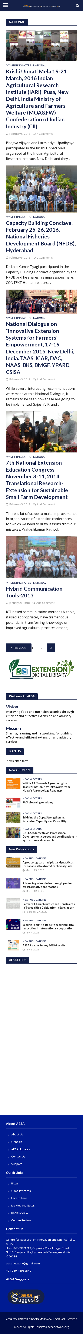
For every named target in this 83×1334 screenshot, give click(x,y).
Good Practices (21, 1191)
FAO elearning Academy (38, 802)
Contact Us (18, 1156)
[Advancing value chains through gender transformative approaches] (13, 883)
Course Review (21, 1220)
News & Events (32, 779)
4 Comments (45, 134)
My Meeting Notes (18, 65)
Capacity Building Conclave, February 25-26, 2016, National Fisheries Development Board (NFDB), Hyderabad (41, 236)
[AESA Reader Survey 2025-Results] (13, 945)
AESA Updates (20, 1149)
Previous (20, 648)
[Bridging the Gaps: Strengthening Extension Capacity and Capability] (13, 817)
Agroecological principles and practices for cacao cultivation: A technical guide (48, 864)
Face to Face (19, 1198)
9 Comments (45, 257)
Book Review (19, 1213)
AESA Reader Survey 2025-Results (44, 945)
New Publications (34, 858)
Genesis (16, 1142)
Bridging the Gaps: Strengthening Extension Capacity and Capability (45, 819)
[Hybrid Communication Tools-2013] (41, 557)
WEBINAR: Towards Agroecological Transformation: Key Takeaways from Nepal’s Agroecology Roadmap (46, 787)
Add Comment (46, 379)
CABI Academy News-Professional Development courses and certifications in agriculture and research (50, 836)
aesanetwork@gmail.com (23, 1263)
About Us (17, 1134)
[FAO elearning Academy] (13, 802)
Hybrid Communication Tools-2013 (34, 591)
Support (16, 1164)
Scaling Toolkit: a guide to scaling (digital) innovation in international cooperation (49, 926)
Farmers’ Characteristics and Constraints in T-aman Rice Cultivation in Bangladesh (49, 905)
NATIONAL (39, 65)
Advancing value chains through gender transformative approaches (47, 885)
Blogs (15, 1183)
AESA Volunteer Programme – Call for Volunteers (41, 1319)
